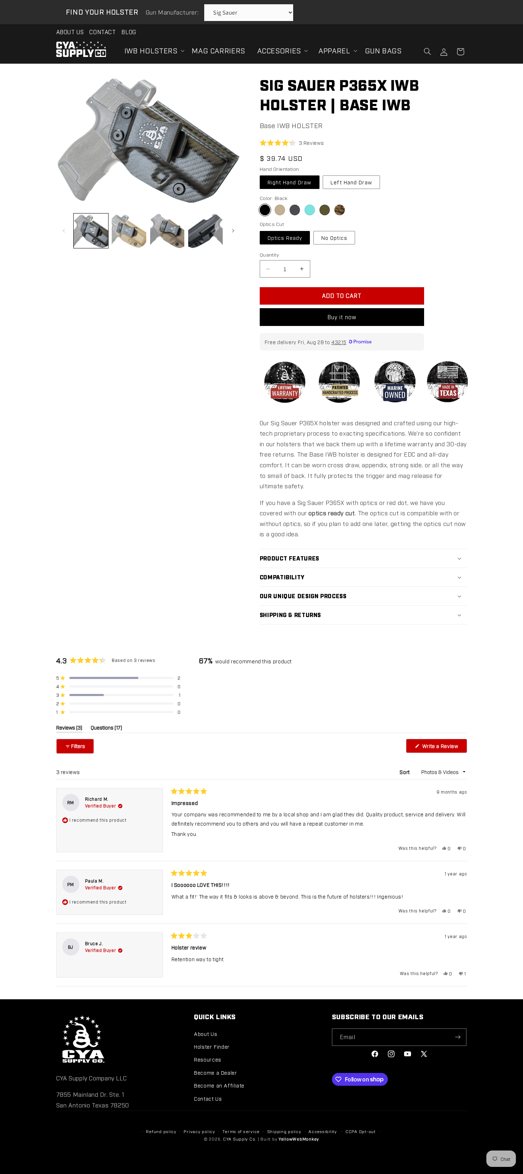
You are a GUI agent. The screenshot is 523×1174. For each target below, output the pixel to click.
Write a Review (444, 747)
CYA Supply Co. (240, 1138)
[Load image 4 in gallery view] (205, 231)
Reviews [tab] (69, 728)
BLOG (128, 31)
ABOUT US (70, 31)
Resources (207, 1059)
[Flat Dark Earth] (280, 210)
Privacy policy (199, 1131)
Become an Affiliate (219, 1085)
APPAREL (334, 50)
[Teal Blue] (310, 210)
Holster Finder (212, 1046)
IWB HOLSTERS (151, 50)
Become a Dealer (215, 1072)
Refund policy (161, 1131)
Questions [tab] (106, 728)
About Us (205, 1034)
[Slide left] (64, 230)
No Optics (334, 238)
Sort (405, 772)
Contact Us (208, 1098)
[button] (152, 51)
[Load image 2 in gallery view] (129, 231)
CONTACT (102, 31)
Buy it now (342, 317)
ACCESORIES (279, 50)
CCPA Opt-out (360, 1131)
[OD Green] (324, 210)
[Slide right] (233, 230)
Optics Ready (285, 238)
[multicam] (339, 210)
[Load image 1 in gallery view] (91, 231)
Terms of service (241, 1131)
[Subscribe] (458, 1037)
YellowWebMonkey (299, 1138)
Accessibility (322, 1131)
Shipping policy (284, 1131)
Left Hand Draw (351, 182)
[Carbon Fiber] (295, 210)
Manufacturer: (173, 12)
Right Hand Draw (290, 182)
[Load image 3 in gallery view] (167, 231)
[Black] (265, 210)
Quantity (269, 254)
